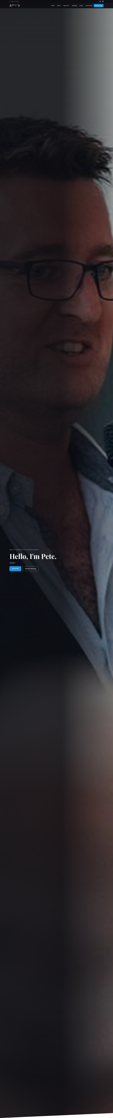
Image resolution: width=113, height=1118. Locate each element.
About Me (15, 568)
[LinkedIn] (102, 1)
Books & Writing (30, 569)
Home (53, 5)
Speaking (74, 5)
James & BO (89, 5)
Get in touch (98, 5)
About (59, 5)
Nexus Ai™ (66, 5)
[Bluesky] (100, 1)
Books (81, 5)
